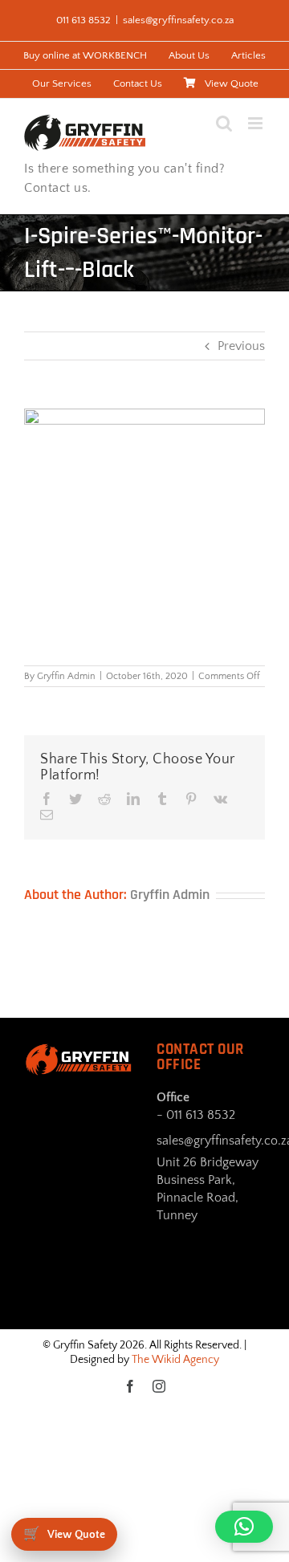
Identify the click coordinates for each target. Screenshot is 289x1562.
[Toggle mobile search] (224, 123)
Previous (241, 346)
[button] (244, 1527)
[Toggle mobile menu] (256, 123)
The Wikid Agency (175, 1359)
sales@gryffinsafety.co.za (178, 20)
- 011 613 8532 (196, 1115)
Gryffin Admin (66, 676)
